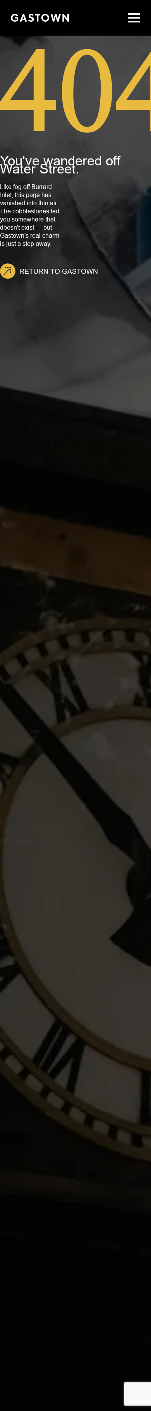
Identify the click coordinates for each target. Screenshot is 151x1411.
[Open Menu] (134, 18)
